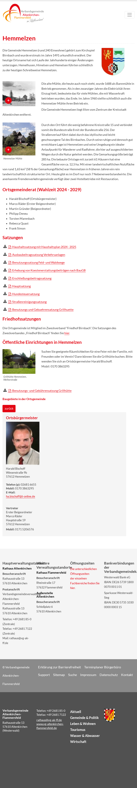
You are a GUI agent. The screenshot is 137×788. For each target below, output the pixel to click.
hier (66, 333)
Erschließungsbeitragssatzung (31, 278)
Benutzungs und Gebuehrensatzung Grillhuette (43, 309)
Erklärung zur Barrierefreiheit (59, 667)
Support (44, 675)
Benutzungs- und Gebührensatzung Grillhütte (42, 390)
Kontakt (127, 675)
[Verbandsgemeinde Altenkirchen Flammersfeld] (23, 15)
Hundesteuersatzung (26, 294)
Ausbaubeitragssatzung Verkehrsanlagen (38, 254)
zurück (9, 408)
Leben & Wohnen (83, 724)
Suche (72, 675)
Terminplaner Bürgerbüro (102, 667)
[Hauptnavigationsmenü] (129, 14)
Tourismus (77, 730)
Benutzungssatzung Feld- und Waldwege (38, 262)
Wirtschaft (78, 742)
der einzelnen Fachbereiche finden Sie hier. (85, 583)
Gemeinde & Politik (84, 718)
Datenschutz (109, 675)
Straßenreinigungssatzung (29, 302)
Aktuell (75, 712)
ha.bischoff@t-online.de (20, 496)
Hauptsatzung (21, 286)
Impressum (88, 675)
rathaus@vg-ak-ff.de (49, 720)
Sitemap (59, 675)
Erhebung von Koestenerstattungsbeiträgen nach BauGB (49, 270)
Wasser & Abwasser (85, 736)
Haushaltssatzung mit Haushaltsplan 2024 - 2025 (44, 247)
